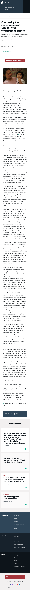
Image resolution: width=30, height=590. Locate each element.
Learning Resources (9, 7)
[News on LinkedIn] (19, 584)
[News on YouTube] (17, 584)
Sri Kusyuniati (7, 51)
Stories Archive (5, 16)
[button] (26, 10)
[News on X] (15, 584)
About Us (7, 2)
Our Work (7, 5)
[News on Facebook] (10, 584)
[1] (19, 134)
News (6, 9)
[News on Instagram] (13, 584)
